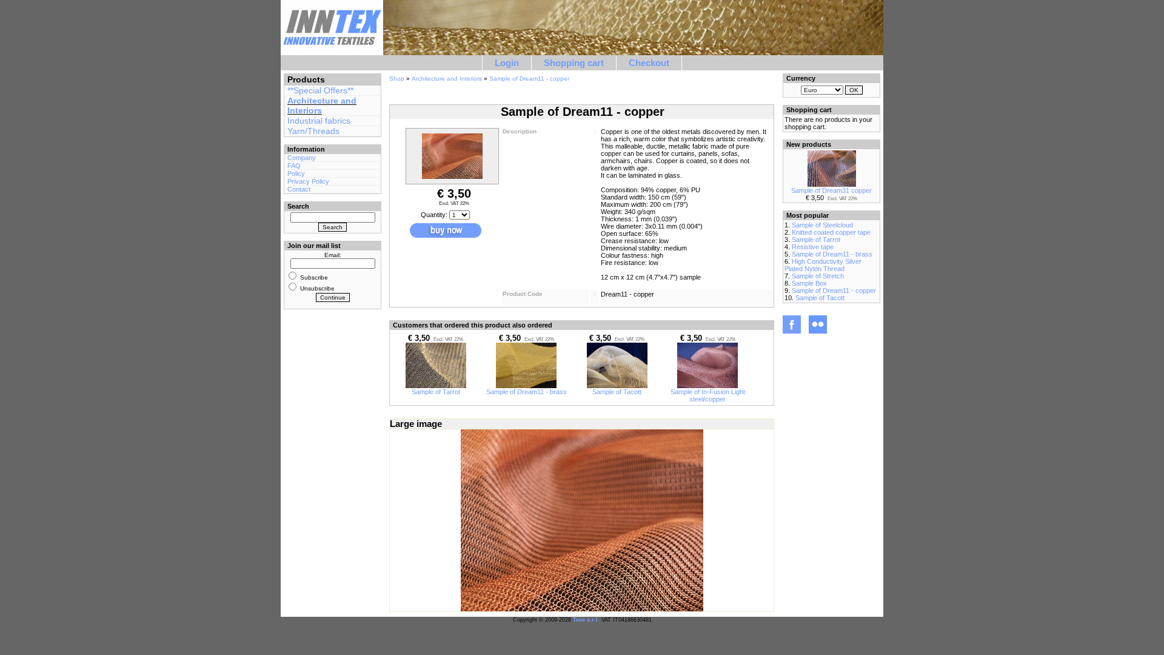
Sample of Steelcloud (822, 225)
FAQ (294, 165)
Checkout (649, 63)
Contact (298, 189)
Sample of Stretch (818, 276)
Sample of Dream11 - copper (529, 78)
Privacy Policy (308, 181)
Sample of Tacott (616, 391)
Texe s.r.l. (586, 620)
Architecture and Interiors (447, 78)
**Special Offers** (320, 90)
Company (301, 157)
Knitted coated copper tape (831, 232)
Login (507, 63)
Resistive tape (813, 246)
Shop (396, 78)
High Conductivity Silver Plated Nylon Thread (822, 265)
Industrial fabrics (318, 121)
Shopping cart (574, 63)
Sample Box (809, 283)
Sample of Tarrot (436, 391)
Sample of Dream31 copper (831, 190)
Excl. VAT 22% (454, 203)
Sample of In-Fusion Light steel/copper (708, 395)
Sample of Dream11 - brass (526, 391)
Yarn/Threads (313, 131)
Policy (296, 173)
